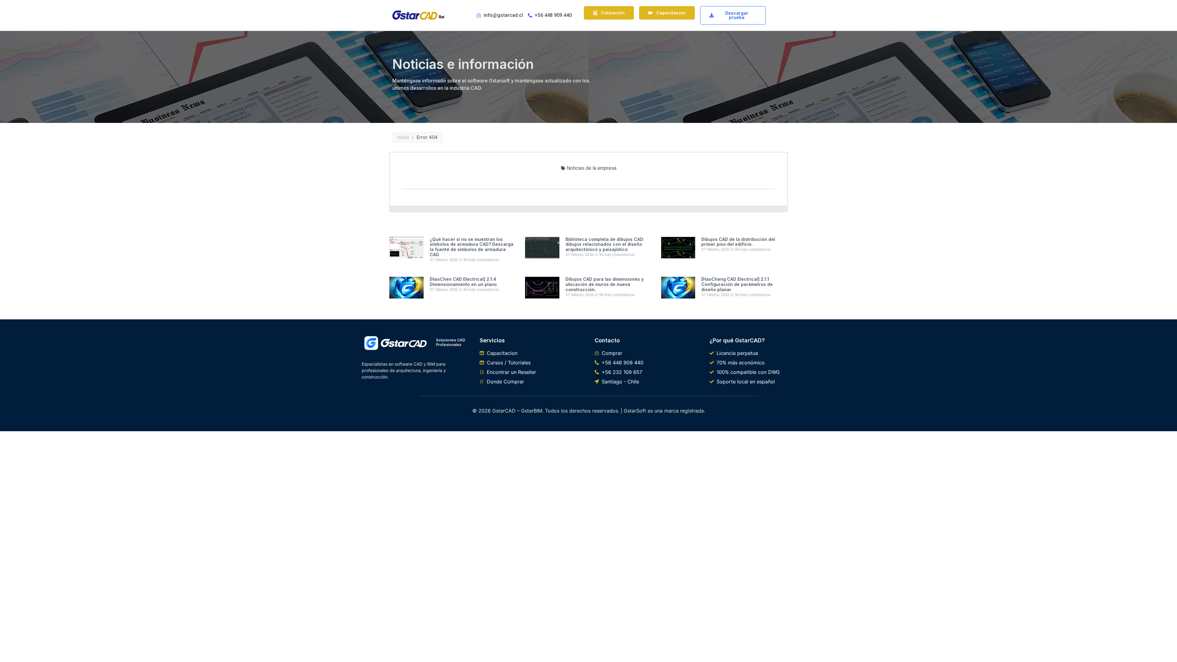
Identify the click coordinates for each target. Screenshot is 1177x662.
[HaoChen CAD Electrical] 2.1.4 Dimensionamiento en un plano (463, 281)
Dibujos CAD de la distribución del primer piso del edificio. (738, 242)
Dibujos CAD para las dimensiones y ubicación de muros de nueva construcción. (605, 284)
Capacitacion (671, 12)
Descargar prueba (736, 15)
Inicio (403, 137)
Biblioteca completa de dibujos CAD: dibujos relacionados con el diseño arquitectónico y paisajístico (605, 244)
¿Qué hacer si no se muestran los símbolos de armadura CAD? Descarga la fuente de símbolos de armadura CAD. (471, 247)
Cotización (613, 12)
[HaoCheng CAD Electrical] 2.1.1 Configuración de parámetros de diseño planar (737, 284)
